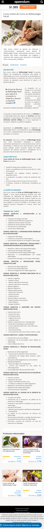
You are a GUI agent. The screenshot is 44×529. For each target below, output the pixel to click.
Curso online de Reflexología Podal (9, 484)
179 (37, 461)
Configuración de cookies (22, 512)
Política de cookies (22, 510)
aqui (29, 518)
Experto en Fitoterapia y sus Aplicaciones (12, 450)
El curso (5, 65)
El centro (23, 65)
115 (17, 461)
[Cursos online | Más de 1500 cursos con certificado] (22, 2)
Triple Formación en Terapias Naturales (30, 484)
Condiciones (14, 65)
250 (37, 495)
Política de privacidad (22, 508)
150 (17, 495)
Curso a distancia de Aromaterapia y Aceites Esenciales (31, 451)
